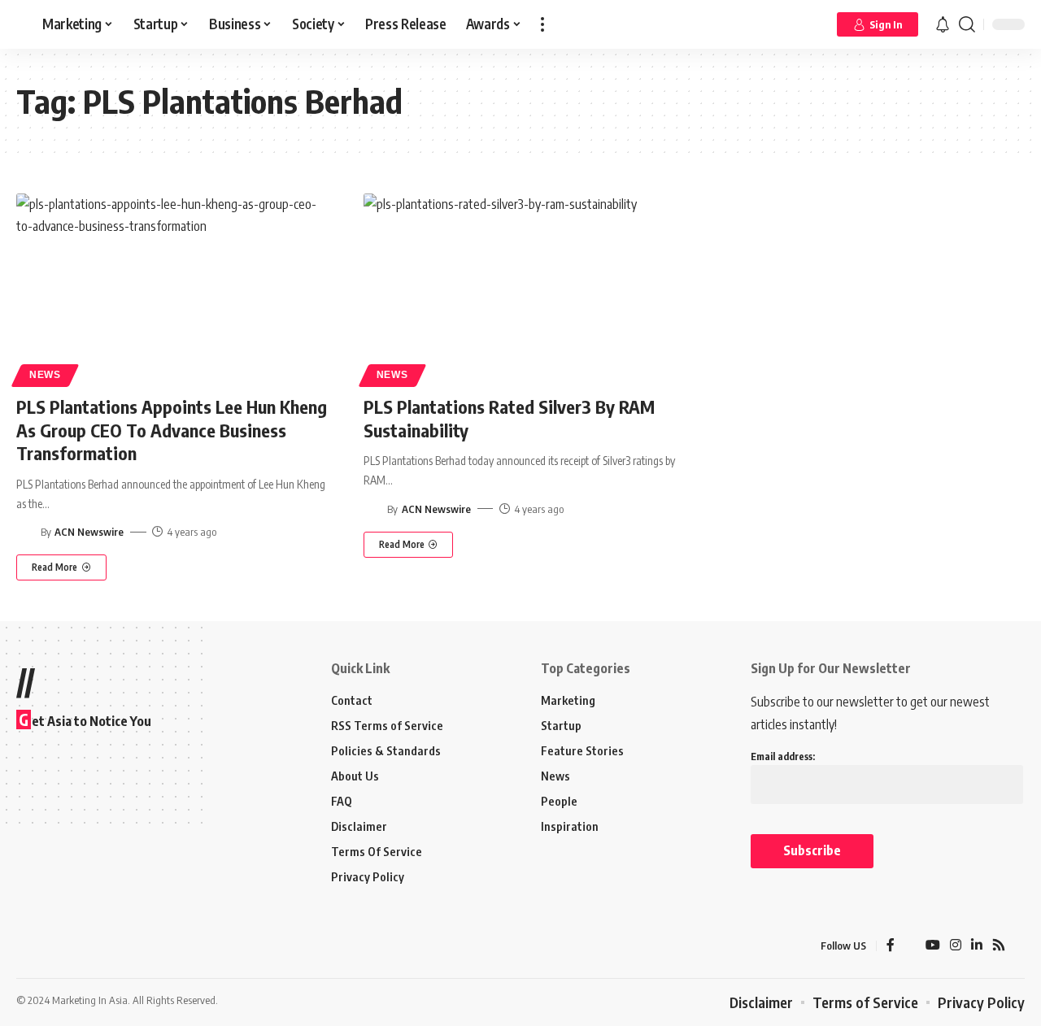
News (45, 375)
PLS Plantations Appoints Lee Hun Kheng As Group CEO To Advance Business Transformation (171, 429)
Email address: (783, 756)
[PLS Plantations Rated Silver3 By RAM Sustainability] (521, 287)
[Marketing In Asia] (52, 945)
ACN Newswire (89, 531)
